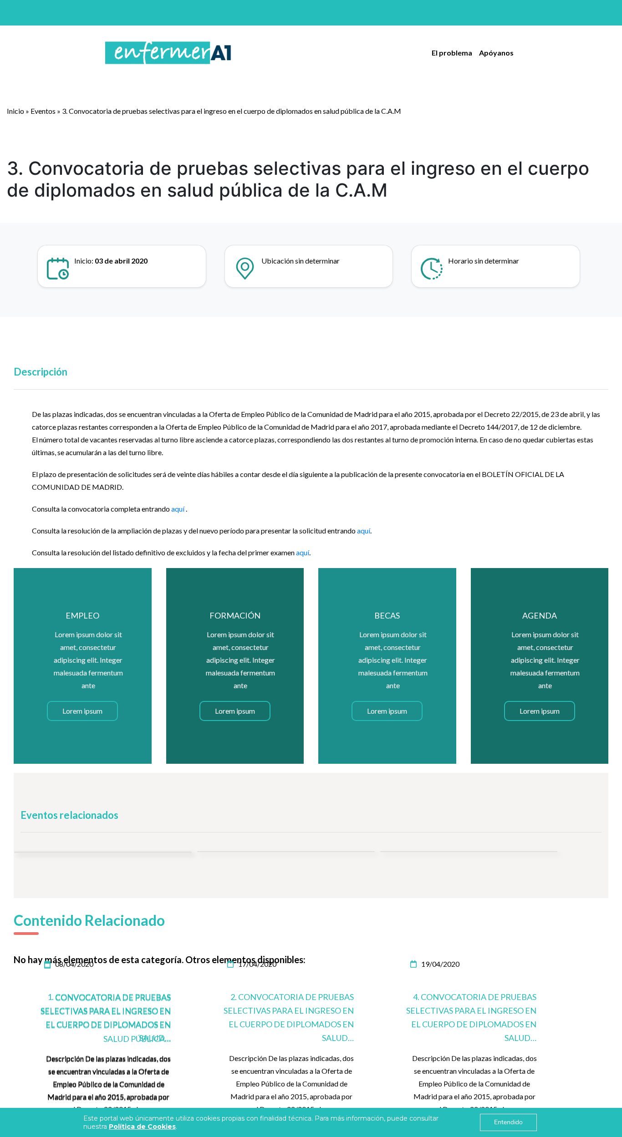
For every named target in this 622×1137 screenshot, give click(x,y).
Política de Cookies (142, 1126)
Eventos (43, 111)
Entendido (508, 1122)
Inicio (15, 111)
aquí (178, 508)
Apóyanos (496, 52)
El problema (452, 52)
